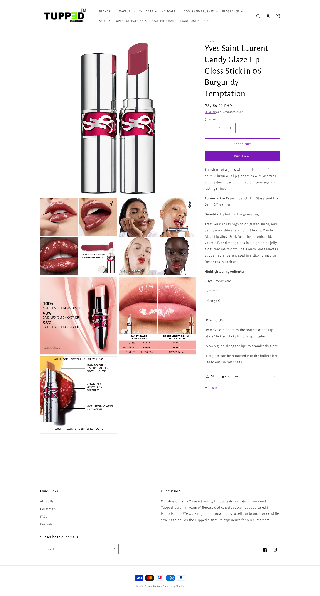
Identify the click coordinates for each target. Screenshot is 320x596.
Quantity (210, 119)
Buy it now (242, 156)
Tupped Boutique (154, 586)
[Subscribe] (113, 549)
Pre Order (47, 524)
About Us (46, 501)
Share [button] (214, 388)
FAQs (43, 516)
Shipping (210, 111)
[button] (106, 11)
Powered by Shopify (173, 586)
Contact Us (48, 509)
